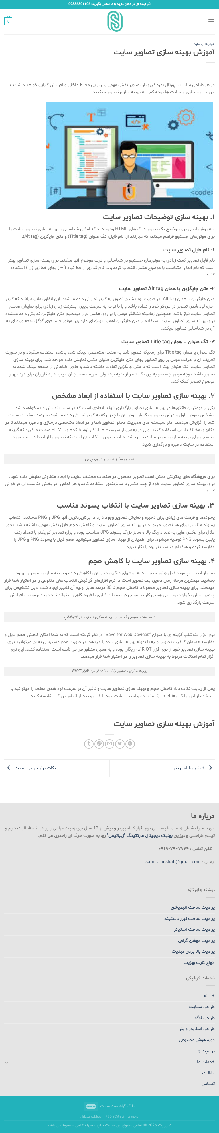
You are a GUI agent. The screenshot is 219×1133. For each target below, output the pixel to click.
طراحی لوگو (205, 1018)
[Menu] (211, 21)
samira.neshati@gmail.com (173, 862)
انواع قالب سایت (204, 44)
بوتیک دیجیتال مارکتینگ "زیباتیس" (140, 836)
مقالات (208, 1073)
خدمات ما (206, 1062)
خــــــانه (209, 996)
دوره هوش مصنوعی (197, 1040)
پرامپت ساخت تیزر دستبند (189, 919)
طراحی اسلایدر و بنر (197, 1029)
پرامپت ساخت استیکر (194, 929)
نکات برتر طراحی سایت (34, 768)
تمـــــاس (208, 1084)
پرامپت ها (205, 1051)
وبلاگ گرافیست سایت (118, 1106)
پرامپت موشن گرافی (196, 941)
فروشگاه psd (114, 1116)
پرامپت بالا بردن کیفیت (193, 951)
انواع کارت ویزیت (199, 963)
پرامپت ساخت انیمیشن (193, 907)
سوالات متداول (91, 1116)
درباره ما (133, 1116)
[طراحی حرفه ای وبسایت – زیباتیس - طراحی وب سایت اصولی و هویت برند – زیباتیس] (109, 21)
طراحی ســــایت (202, 1007)
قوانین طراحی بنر (189, 768)
